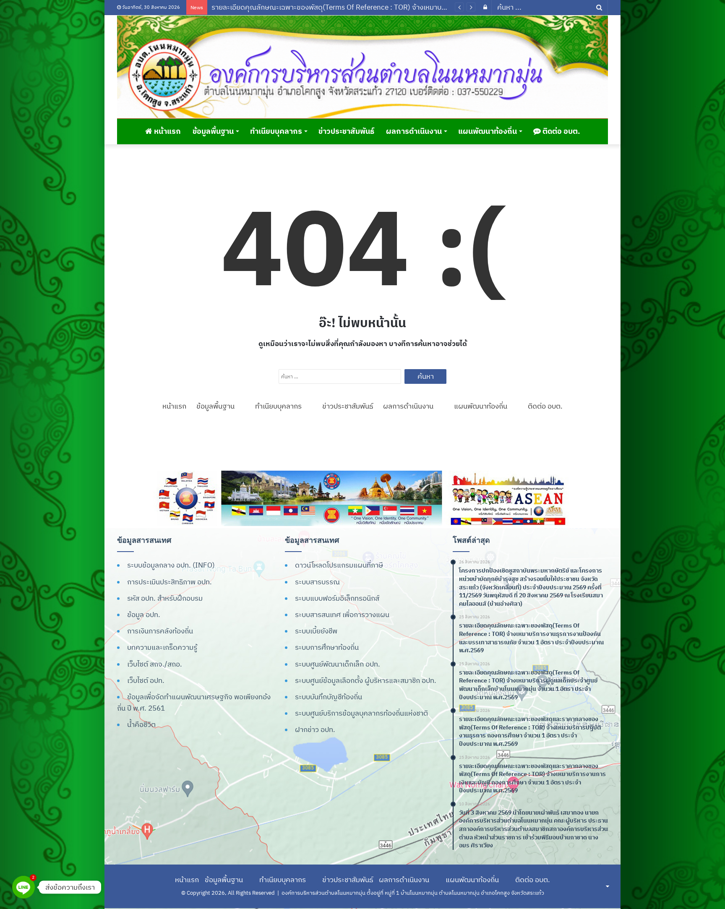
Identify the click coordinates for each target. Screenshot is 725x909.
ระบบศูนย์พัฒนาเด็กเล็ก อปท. (337, 664)
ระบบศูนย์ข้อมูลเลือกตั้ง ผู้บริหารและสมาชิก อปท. (365, 680)
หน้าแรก (166, 131)
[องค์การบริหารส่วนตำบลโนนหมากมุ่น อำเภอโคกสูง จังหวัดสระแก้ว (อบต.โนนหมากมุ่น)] (362, 67)
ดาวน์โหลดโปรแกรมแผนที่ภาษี (339, 565)
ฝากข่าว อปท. (315, 729)
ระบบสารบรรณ (317, 581)
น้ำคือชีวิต (141, 724)
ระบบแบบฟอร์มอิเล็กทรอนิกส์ (337, 598)
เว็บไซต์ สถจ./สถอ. (154, 664)
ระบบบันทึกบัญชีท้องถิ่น (328, 696)
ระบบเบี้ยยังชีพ (316, 631)
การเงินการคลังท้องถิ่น (160, 631)
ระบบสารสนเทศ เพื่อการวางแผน (342, 614)
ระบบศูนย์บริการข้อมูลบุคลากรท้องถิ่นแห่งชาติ (361, 713)
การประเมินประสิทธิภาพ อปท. (169, 581)
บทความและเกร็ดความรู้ (162, 647)
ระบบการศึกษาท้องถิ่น (327, 647)
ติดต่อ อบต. (560, 131)
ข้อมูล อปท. (143, 614)
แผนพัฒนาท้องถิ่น (487, 131)
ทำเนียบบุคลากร (276, 131)
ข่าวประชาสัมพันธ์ (346, 131)
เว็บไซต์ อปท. (145, 680)
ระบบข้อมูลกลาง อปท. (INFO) (171, 565)
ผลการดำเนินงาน (414, 131)
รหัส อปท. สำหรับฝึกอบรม (165, 598)
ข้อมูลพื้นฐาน (213, 131)
